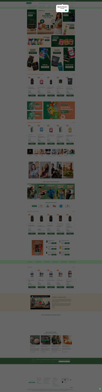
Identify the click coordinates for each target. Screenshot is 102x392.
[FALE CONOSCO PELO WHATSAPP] (100, 389)
